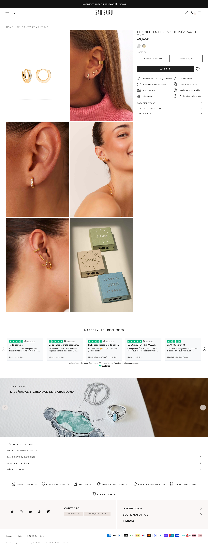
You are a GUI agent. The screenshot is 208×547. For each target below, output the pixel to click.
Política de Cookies (62, 543)
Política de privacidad (44, 543)
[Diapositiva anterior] (5, 407)
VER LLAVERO (125, 4)
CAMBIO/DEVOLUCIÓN (97, 514)
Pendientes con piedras (32, 27)
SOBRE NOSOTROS (135, 514)
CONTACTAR (73, 514)
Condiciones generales (15, 543)
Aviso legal (29, 543)
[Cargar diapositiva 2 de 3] (106, 435)
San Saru (39, 536)
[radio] (139, 46)
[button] (13, 12)
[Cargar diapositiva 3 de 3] (108, 435)
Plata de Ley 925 (186, 58)
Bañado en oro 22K (153, 58)
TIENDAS (129, 520)
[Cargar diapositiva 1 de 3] (103, 435)
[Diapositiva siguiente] (203, 407)
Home (9, 27)
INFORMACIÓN (132, 508)
